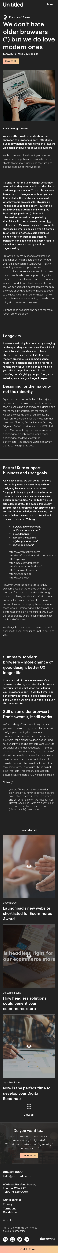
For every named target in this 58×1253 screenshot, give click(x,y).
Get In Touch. (29, 1249)
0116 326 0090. (13, 1172)
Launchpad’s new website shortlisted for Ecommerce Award (27, 914)
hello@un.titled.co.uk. (17, 1176)
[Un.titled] (13, 4)
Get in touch (29, 1156)
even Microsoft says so (26, 225)
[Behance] (5, 1239)
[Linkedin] (26, 1239)
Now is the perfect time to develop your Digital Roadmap (27, 1093)
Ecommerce (10, 903)
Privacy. (8, 1204)
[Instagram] (12, 1239)
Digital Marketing (12, 993)
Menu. (51, 4)
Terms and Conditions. (10, 1210)
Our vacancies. (12, 1199)
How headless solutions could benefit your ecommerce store (24, 1004)
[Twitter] (19, 1239)
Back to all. (10, 61)
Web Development (29, 54)
